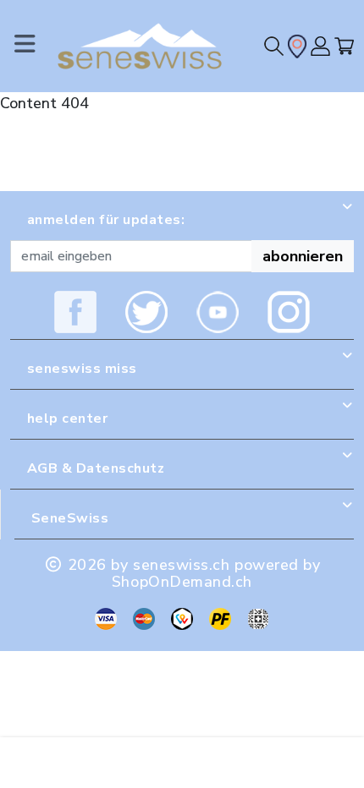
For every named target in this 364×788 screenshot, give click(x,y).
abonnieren (302, 256)
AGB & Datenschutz (95, 468)
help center (67, 418)
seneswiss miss (82, 368)
